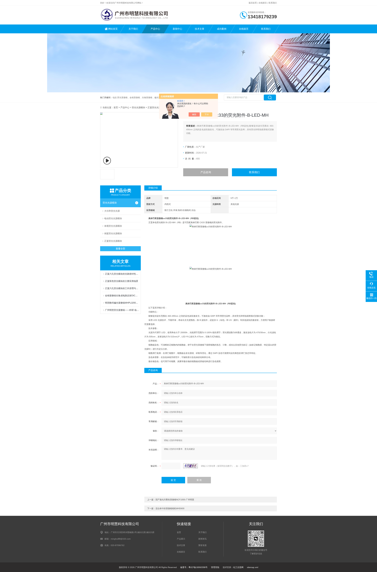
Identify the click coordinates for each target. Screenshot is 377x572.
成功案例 (221, 29)
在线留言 (263, 3)
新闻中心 (177, 29)
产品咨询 (205, 172)
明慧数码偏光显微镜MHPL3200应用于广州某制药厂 (122, 302)
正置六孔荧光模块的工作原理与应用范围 (122, 288)
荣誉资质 (202, 545)
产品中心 (155, 29)
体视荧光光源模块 (113, 226)
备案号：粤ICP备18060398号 (193, 567)
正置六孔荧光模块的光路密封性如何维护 (122, 274)
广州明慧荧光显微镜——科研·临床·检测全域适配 (122, 310)
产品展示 (181, 539)
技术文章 (199, 29)
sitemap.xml (252, 567)
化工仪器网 (238, 567)
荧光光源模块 (138, 107)
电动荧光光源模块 (113, 218)
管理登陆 (215, 567)
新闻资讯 (202, 539)
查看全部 (120, 248)
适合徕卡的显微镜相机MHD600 (170, 508)
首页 (116, 107)
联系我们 (273, 3)
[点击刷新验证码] (190, 465)
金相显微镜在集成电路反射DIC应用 (122, 295)
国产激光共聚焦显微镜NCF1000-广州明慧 (175, 499)
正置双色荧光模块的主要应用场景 (121, 281)
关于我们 (133, 29)
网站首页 (113, 29)
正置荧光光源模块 (156, 107)
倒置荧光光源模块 (113, 233)
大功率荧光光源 (112, 211)
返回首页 (253, 3)
